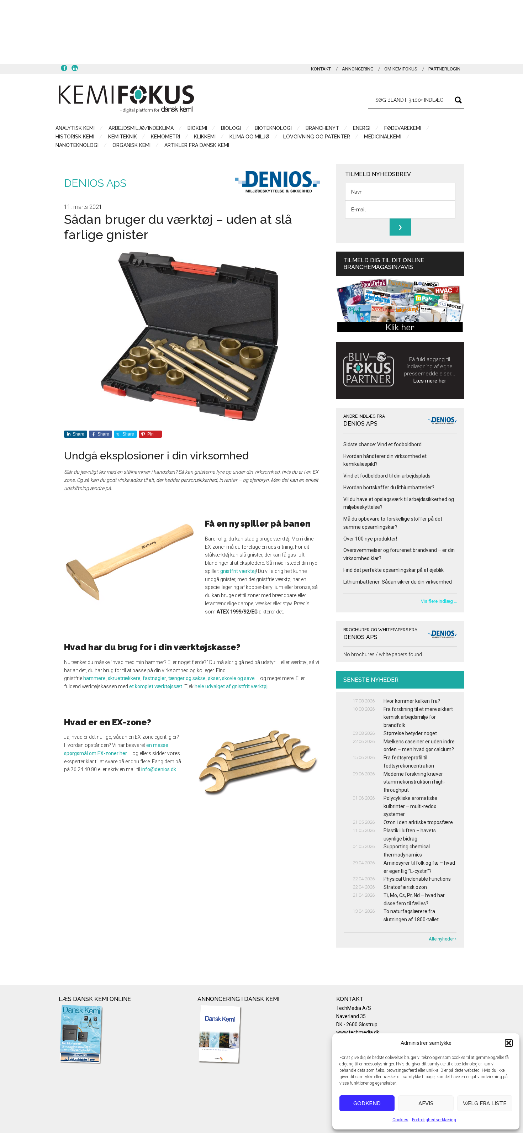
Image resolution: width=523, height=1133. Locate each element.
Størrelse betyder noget (410, 733)
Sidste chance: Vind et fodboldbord (382, 444)
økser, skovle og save (231, 678)
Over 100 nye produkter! (370, 539)
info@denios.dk (158, 769)
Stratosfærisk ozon (405, 887)
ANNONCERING (358, 69)
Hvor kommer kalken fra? (412, 701)
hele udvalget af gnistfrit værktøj (231, 686)
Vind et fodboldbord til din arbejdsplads (386, 476)
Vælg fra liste (485, 1103)
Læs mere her (429, 381)
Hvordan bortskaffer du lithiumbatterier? (388, 487)
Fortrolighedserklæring (434, 1119)
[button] (508, 1043)
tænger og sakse (187, 678)
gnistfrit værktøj (238, 571)
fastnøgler (154, 678)
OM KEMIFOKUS (400, 69)
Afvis (425, 1103)
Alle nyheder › (442, 939)
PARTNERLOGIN (444, 69)
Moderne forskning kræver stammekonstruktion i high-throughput (414, 782)
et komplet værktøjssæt (155, 686)
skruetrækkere (124, 678)
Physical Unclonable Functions (417, 879)
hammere (94, 678)
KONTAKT (321, 69)
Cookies (400, 1119)
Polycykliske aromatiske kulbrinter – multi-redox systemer (410, 806)
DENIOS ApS (95, 183)
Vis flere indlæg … (439, 601)
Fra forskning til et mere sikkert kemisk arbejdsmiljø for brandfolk (418, 717)
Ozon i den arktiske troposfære (418, 822)
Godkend (367, 1103)
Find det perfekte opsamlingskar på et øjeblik (393, 570)
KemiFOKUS (126, 99)
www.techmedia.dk (357, 1032)
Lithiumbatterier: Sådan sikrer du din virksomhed (397, 582)
